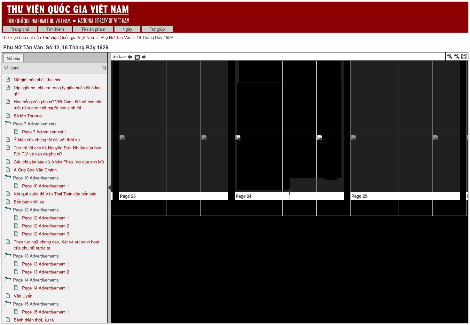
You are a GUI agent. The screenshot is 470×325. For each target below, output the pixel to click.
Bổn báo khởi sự (29, 202)
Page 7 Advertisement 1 (44, 132)
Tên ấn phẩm (93, 29)
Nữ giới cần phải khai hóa (37, 79)
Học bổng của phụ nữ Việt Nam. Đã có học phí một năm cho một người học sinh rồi (57, 105)
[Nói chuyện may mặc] (289, 72)
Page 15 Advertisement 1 (45, 312)
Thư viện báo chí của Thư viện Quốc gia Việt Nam (48, 37)
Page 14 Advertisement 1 (45, 288)
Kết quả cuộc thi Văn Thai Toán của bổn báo (55, 194)
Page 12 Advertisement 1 (45, 218)
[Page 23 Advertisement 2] (199, 155)
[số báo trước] (130, 56)
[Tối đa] (464, 57)
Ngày (127, 29)
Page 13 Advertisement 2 (45, 272)
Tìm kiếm (55, 29)
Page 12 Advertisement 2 (45, 226)
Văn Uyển (23, 296)
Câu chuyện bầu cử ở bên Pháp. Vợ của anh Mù (59, 162)
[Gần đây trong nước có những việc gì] (172, 62)
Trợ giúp (157, 29)
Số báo (13, 58)
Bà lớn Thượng (28, 116)
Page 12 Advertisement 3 (45, 234)
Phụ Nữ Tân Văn (115, 37)
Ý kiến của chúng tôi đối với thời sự (47, 140)
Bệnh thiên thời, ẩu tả (34, 320)
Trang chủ (20, 29)
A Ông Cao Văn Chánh (35, 170)
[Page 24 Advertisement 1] (317, 184)
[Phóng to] (450, 57)
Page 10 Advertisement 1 (45, 186)
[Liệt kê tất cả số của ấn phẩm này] (137, 56)
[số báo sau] (144, 56)
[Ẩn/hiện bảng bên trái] (109, 187)
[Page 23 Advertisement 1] (150, 182)
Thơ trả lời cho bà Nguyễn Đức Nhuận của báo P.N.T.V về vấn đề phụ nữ (57, 151)
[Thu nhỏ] (457, 57)
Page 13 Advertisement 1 (45, 264)
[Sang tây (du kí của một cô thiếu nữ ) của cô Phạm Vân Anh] (406, 67)
